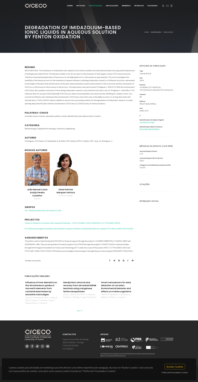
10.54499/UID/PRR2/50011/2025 (114, 356)
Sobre (70, 6)
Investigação (95, 6)
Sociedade (152, 6)
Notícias (80, 6)
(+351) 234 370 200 (70, 345)
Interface (139, 6)
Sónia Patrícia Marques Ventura (66, 191)
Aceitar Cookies (174, 366)
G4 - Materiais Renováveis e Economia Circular (43, 210)
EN (167, 6)
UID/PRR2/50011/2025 (147, 354)
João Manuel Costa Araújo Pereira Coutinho (37, 192)
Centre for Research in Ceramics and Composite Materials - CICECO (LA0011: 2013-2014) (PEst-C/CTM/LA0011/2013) (72, 223)
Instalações (112, 6)
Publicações (168, 32)
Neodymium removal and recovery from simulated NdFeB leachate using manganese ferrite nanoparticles (79, 287)
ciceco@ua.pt (68, 348)
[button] (79, 310)
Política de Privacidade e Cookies (175, 372)
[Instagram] (42, 346)
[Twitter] (37, 346)
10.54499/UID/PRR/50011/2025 (128, 354)
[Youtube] (47, 346)
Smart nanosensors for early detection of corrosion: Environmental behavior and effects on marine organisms (116, 287)
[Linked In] (27, 346)
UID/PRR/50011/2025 (107, 354)
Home (146, 32)
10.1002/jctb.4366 (147, 122)
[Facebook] (32, 346)
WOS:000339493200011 (150, 129)
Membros (126, 6)
